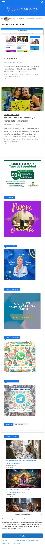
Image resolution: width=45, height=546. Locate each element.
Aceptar (22, 536)
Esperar (28, 74)
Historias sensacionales (12, 55)
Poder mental (15, 139)
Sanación (30, 139)
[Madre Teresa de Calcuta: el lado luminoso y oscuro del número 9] (23, 449)
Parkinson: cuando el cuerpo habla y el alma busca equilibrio (22, 19)
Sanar (37, 139)
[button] (42, 515)
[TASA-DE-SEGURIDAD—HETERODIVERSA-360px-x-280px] (22, 174)
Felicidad (36, 74)
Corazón (12, 136)
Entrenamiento (21, 136)
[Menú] (3, 2)
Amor (5, 74)
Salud (24, 139)
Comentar (8, 79)
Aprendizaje (13, 74)
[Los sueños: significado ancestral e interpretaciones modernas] (23, 478)
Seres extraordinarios (11, 114)
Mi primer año (10, 58)
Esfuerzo (21, 74)
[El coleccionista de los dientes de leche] (23, 507)
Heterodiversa (8, 62)
